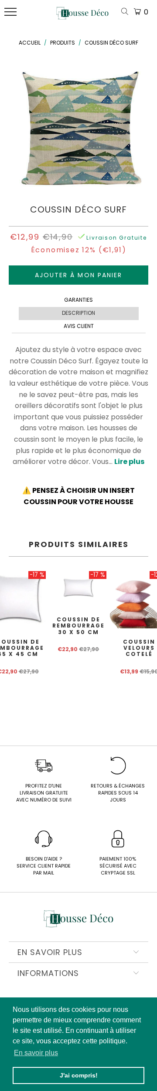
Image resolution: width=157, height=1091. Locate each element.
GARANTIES (78, 299)
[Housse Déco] (82, 16)
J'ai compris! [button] (79, 1075)
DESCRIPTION (78, 313)
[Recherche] (126, 12)
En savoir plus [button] (36, 1052)
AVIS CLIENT (79, 326)
